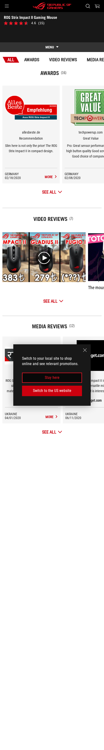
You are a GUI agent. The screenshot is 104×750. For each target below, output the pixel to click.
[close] (85, 350)
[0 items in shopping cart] (97, 6)
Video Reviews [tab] (63, 59)
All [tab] (10, 59)
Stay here (52, 377)
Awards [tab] (31, 59)
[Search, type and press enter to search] (88, 6)
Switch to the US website (52, 390)
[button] (7, 6)
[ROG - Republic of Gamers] (52, 6)
